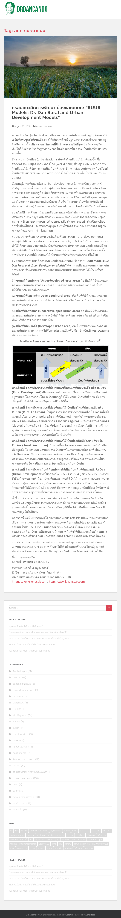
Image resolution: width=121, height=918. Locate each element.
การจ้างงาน (84, 830)
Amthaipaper (20, 671)
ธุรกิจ (57, 839)
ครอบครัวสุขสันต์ (21, 746)
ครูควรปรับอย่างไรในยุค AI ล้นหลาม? (26, 626)
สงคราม (68, 843)
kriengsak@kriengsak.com (29, 581)
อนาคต (32, 848)
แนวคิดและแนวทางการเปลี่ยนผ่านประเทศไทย (29, 650)
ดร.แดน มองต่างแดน (22, 778)
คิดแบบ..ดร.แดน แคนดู (24, 759)
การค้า (74, 830)
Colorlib (69, 914)
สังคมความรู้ (22, 848)
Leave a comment (44, 126)
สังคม (12, 848)
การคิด (67, 830)
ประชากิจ (81, 839)
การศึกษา (41, 835)
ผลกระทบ (92, 839)
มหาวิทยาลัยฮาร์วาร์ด (27, 843)
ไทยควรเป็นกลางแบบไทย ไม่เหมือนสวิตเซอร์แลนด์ (32, 644)
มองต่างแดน (44, 843)
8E (11, 830)
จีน (31, 839)
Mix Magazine (20, 715)
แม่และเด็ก (17, 809)
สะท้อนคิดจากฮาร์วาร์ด (23, 797)
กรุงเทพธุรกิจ (55, 830)
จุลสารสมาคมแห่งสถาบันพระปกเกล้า (30, 772)
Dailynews (18, 702)
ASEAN (24, 830)
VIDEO (16, 740)
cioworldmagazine (23, 690)
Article (16, 677)
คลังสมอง (91, 835)
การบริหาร (107, 830)
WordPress (90, 914)
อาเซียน (41, 848)
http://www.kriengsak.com (67, 581)
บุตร (74, 839)
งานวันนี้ (16, 765)
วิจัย (60, 843)
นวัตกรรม (65, 839)
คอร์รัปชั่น (14, 839)
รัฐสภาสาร (18, 790)
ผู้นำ (100, 839)
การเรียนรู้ (80, 835)
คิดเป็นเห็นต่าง (19, 753)
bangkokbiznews (22, 684)
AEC (16, 830)
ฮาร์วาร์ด (58, 848)
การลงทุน (31, 835)
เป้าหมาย (79, 848)
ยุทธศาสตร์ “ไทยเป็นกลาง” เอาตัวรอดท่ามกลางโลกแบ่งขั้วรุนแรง (39, 638)
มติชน (15, 784)
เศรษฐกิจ (89, 848)
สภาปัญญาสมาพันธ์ (100, 843)
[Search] (109, 608)
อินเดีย (49, 848)
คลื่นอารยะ (102, 835)
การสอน (70, 835)
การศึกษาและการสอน (55, 835)
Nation (16, 721)
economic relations (39, 830)
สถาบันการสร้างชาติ (82, 843)
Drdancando (31, 914)
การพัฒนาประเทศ (17, 835)
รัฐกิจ (54, 843)
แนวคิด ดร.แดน (20, 803)
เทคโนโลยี (69, 848)
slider (16, 728)
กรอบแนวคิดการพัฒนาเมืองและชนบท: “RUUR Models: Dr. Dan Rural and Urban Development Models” (56, 112)
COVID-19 (18, 696)
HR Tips (17, 709)
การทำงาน (96, 830)
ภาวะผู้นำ (13, 843)
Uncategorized (21, 734)
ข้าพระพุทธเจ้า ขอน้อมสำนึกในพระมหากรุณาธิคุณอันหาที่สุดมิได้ (38, 632)
